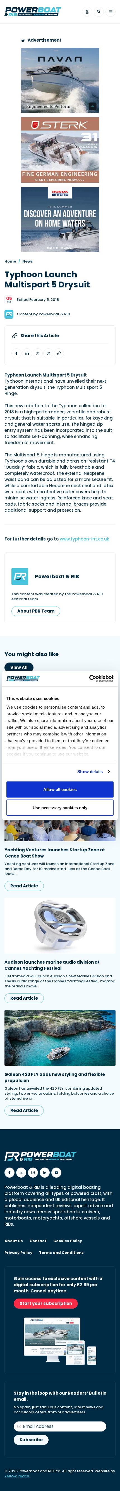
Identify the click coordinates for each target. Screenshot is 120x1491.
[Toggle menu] (110, 12)
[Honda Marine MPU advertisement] (60, 219)
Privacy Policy (18, 1252)
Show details (90, 771)
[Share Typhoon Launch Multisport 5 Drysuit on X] (38, 353)
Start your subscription (46, 1303)
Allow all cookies (60, 789)
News (27, 261)
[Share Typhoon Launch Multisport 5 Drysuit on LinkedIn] (27, 353)
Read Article (24, 886)
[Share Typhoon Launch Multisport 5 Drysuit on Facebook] (16, 353)
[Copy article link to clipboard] (59, 353)
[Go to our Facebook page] (9, 1173)
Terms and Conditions (61, 1252)
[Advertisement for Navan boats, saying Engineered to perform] (60, 80)
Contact (38, 1241)
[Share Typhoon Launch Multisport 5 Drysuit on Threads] (48, 353)
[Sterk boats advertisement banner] (60, 149)
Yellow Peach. (17, 1476)
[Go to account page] (87, 12)
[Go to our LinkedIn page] (45, 1173)
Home (10, 261)
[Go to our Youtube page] (56, 1173)
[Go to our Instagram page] (33, 1173)
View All (19, 667)
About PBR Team (35, 611)
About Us (13, 1241)
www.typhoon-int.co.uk (84, 539)
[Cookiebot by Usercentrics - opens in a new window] (89, 678)
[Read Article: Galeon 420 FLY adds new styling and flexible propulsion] (60, 1038)
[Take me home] (32, 11)
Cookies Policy (67, 1241)
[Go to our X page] (21, 1173)
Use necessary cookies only (60, 807)
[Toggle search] (99, 12)
